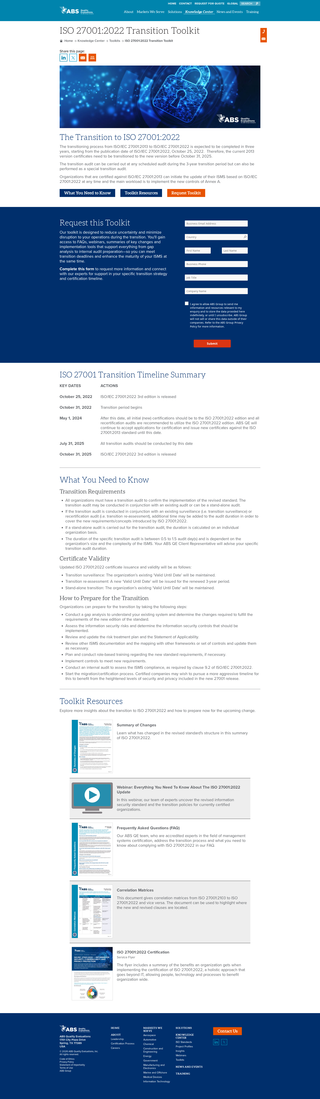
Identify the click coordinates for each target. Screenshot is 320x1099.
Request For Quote (209, 3)
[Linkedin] (216, 1042)
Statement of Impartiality (72, 1064)
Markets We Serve (150, 12)
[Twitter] (224, 1042)
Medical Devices (152, 1077)
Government (150, 1060)
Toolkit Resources (141, 193)
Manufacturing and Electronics (154, 1066)
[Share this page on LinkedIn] (63, 57)
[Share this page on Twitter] (73, 57)
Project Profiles (184, 1046)
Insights (180, 1051)
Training (252, 12)
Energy (147, 1056)
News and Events (230, 12)
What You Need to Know (87, 193)
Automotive (149, 1039)
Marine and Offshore (155, 1072)
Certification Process (122, 1043)
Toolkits (114, 41)
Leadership (117, 1039)
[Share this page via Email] (82, 57)
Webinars (181, 1055)
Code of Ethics (67, 1059)
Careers (115, 1048)
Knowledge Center (199, 12)
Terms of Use (66, 1067)
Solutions (175, 12)
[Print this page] (92, 57)
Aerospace (149, 1035)
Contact (185, 3)
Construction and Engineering (153, 1050)
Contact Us (228, 1031)
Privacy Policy (67, 1061)
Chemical (148, 1044)
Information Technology (156, 1081)
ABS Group (65, 1070)
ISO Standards (184, 1042)
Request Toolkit (186, 193)
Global (232, 3)
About (129, 12)
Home (172, 3)
